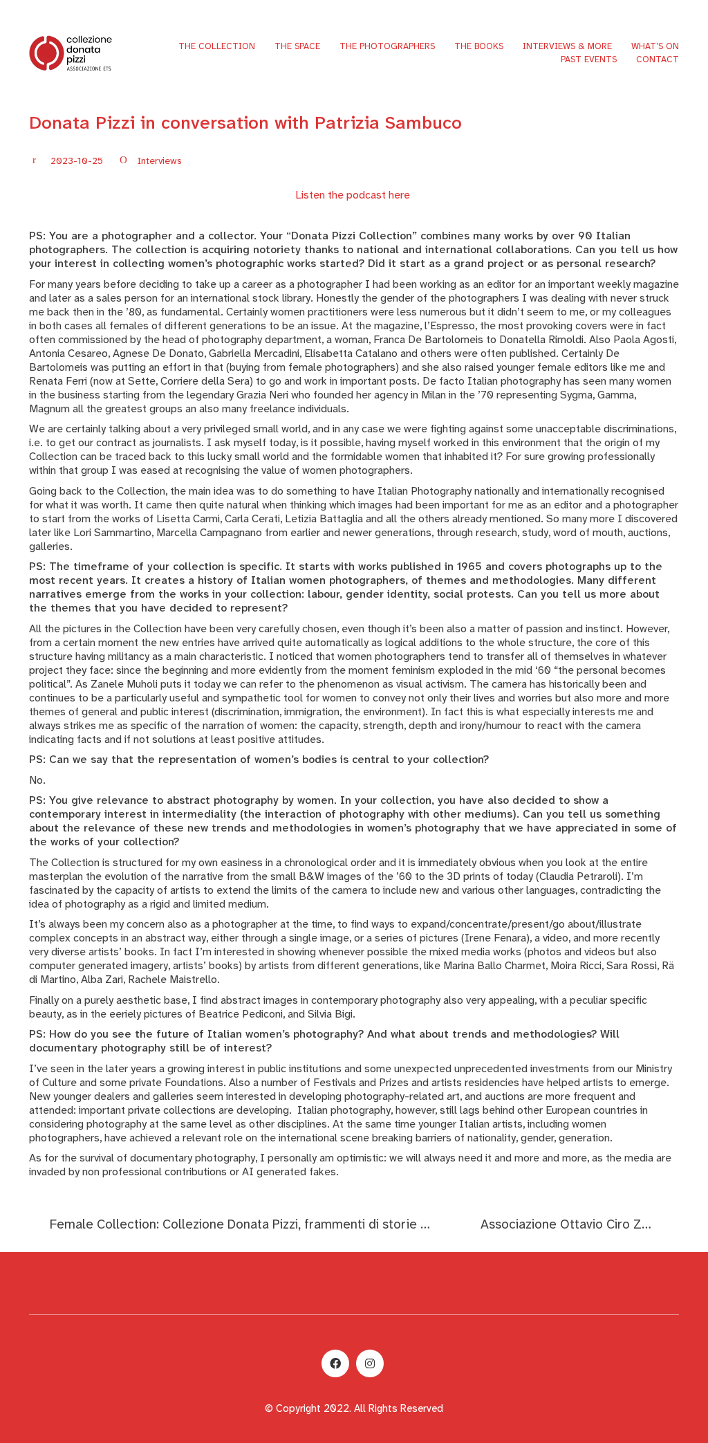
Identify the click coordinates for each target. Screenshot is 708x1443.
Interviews (160, 160)
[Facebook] (335, 1363)
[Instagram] (370, 1363)
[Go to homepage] (70, 53)
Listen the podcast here (352, 194)
